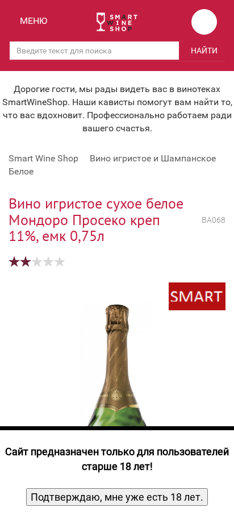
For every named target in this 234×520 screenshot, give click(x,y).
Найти (204, 50)
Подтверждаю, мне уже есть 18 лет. (117, 497)
